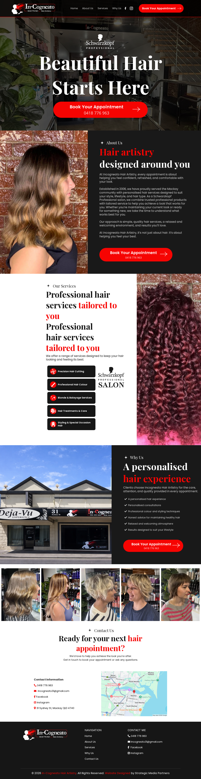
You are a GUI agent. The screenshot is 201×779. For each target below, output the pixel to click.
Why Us (89, 753)
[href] (134, 693)
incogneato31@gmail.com (53, 691)
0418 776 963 (45, 685)
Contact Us (91, 759)
